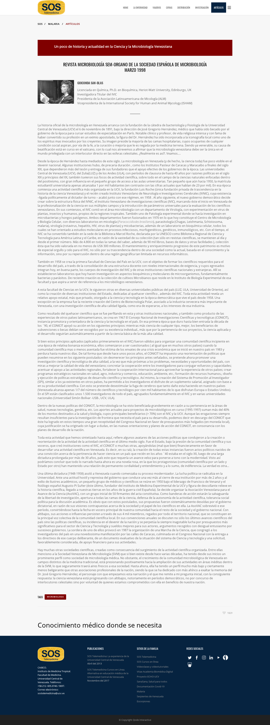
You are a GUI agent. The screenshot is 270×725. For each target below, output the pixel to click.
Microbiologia (55, 596)
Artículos (73, 24)
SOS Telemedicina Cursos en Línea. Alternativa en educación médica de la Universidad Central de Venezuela (107, 673)
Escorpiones (143, 701)
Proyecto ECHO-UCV (148, 676)
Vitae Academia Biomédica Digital (155, 671)
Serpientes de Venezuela (150, 696)
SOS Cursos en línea (147, 661)
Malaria (54, 24)
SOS (40, 24)
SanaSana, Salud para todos (152, 681)
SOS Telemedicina (146, 656)
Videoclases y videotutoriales (152, 666)
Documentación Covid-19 (150, 686)
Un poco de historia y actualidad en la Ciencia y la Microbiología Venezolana (113, 46)
